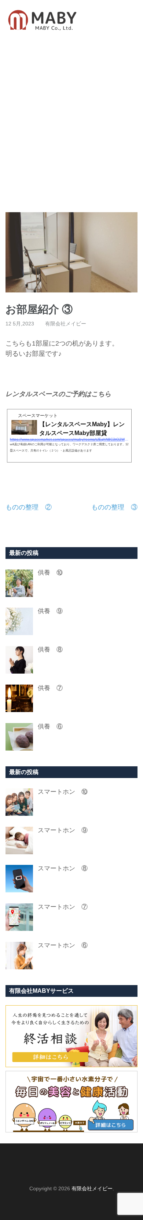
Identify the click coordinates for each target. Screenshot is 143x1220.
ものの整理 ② (29, 507)
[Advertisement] (71, 126)
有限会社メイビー (65, 324)
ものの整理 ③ (114, 507)
